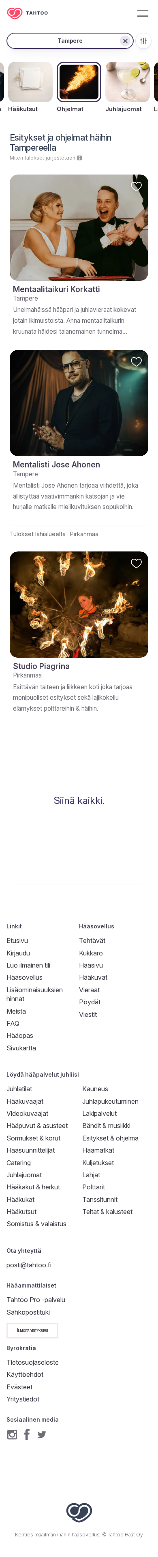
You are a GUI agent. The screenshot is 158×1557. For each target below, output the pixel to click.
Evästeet (19, 1387)
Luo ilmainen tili (28, 965)
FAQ (12, 1023)
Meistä (16, 1011)
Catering (18, 1163)
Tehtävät (92, 940)
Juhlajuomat (24, 1175)
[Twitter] (41, 1434)
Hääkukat (20, 1199)
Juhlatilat (19, 1089)
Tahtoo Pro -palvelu (35, 1300)
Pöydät (89, 1002)
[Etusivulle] (33, 13)
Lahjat (91, 1175)
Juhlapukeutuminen (110, 1101)
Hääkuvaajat (24, 1101)
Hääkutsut (21, 1212)
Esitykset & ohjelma (110, 1138)
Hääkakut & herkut (33, 1187)
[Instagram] (12, 1434)
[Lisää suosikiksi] (136, 186)
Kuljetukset (98, 1163)
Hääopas (19, 1035)
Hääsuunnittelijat (30, 1150)
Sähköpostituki (28, 1312)
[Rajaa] (143, 41)
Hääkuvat (93, 977)
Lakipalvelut (99, 1113)
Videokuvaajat (27, 1113)
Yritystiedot (22, 1399)
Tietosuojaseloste (32, 1362)
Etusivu (17, 940)
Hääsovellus (24, 977)
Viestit (88, 1014)
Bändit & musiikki (106, 1125)
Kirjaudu (18, 953)
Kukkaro (91, 953)
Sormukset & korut (33, 1138)
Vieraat (89, 990)
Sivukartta (21, 1048)
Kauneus (95, 1089)
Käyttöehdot (24, 1374)
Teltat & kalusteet (107, 1212)
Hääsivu (91, 965)
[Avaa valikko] (142, 13)
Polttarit (93, 1187)
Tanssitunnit (99, 1199)
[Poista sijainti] (125, 41)
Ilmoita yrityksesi (32, 1330)
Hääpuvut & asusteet (37, 1125)
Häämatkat (98, 1150)
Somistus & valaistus (36, 1224)
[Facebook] (27, 1434)
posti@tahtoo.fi (28, 1265)
